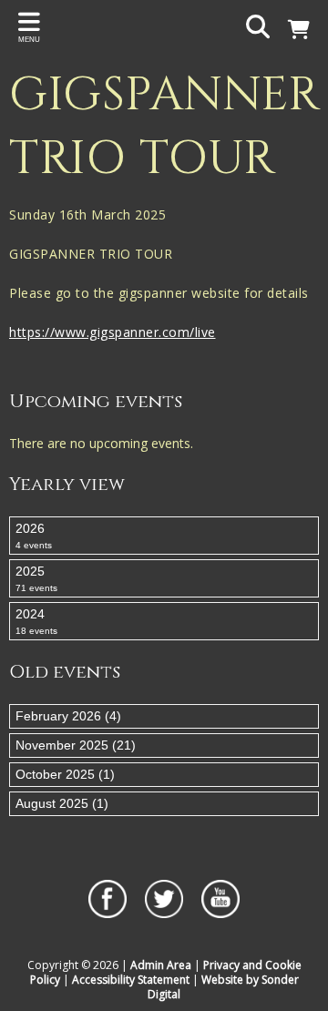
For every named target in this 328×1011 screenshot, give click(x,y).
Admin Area (160, 965)
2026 (33, 535)
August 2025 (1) (61, 803)
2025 (36, 578)
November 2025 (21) (75, 745)
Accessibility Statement (131, 979)
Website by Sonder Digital (223, 987)
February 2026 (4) (68, 716)
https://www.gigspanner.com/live (112, 332)
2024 (36, 621)
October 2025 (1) (65, 774)
